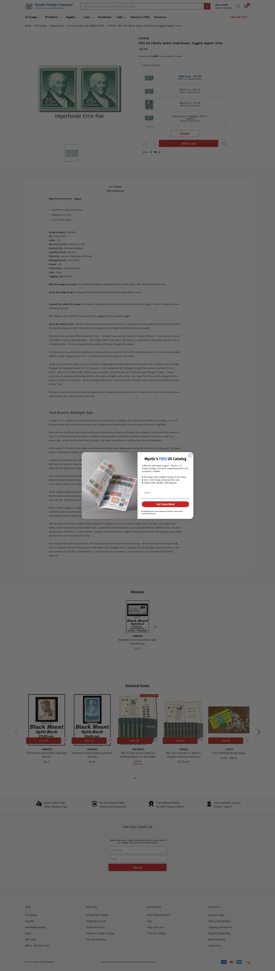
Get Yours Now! (165, 504)
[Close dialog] (190, 455)
